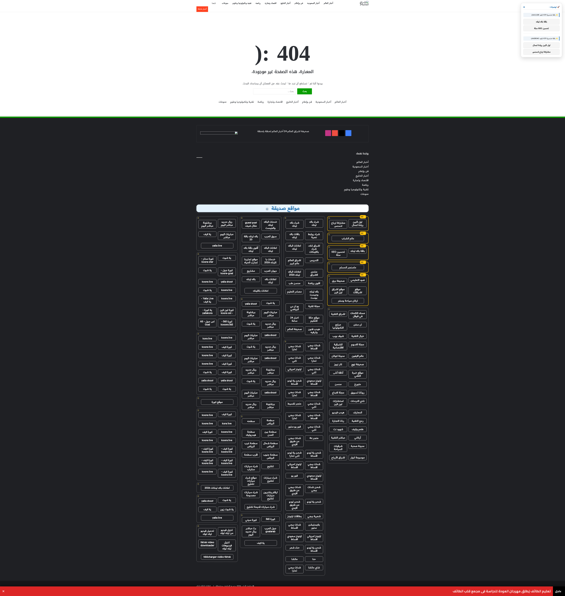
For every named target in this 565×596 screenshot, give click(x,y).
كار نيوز (338, 364)
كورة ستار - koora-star (207, 260)
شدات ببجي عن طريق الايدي (294, 441)
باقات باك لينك (294, 236)
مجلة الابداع (338, 392)
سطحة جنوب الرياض (270, 456)
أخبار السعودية (313, 3)
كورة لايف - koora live (227, 450)
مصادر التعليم (294, 291)
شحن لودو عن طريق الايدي (294, 504)
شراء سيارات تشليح (270, 479)
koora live (207, 281)
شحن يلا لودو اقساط (295, 382)
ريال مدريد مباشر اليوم (227, 223)
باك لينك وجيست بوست (314, 294)
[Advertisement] (282, 21)
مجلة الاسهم (357, 344)
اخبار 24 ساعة (294, 319)
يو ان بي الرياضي (294, 308)
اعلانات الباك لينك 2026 (294, 273)
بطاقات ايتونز (294, 516)
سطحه (251, 421)
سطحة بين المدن (270, 433)
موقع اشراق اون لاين (338, 291)
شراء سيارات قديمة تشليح (261, 506)
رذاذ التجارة (338, 420)
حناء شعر (295, 547)
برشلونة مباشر (251, 314)
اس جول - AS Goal (207, 323)
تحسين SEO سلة (338, 253)
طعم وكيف (357, 429)
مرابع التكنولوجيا (338, 326)
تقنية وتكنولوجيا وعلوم (241, 3)
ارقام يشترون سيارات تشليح (270, 495)
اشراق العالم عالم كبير (294, 262)
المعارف (357, 412)
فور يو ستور (294, 426)
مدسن (338, 384)
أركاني (357, 437)
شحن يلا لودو (314, 501)
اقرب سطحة (251, 454)
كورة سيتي (251, 519)
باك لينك (251, 279)
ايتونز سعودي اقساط (314, 382)
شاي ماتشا (314, 567)
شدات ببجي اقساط (314, 347)
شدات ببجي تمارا (294, 348)
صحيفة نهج (357, 364)
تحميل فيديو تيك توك (207, 532)
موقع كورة (217, 401)
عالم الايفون (358, 355)
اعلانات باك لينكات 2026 (217, 487)
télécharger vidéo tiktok (217, 556)
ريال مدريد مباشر (270, 325)
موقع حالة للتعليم (314, 319)
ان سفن (357, 324)
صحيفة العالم (294, 329)
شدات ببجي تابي (294, 359)
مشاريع (251, 270)
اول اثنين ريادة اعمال (357, 223)
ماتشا (294, 559)
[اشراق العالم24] (362, 3)
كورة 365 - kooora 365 (227, 323)
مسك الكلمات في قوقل (357, 315)
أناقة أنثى (338, 372)
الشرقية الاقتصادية (338, 346)
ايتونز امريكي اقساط (294, 466)
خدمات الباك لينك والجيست (270, 224)
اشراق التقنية (338, 313)
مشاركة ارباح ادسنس (338, 224)
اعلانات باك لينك (270, 281)
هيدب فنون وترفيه (314, 331)
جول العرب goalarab (270, 530)
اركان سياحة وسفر (348, 300)
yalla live (217, 245)
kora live (207, 338)
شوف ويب (338, 336)
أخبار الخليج (285, 3)
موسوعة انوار (357, 457)
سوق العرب (270, 236)
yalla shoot (251, 303)
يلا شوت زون (227, 509)
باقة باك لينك (357, 250)
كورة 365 (270, 519)
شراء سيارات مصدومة (251, 494)
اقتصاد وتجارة (270, 3)
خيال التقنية (357, 336)
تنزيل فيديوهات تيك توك (227, 545)
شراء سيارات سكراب (251, 468)
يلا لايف (261, 542)
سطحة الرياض (270, 422)
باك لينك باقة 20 (251, 238)
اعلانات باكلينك (260, 290)
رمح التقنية (358, 420)
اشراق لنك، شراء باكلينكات (314, 248)
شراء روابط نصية (314, 236)
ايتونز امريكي (294, 369)
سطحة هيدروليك (251, 433)
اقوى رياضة (314, 283)
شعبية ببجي (314, 516)
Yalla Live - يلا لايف (207, 300)
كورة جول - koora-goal (227, 272)
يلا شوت (270, 302)
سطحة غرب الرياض (250, 445)
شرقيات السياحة (338, 447)
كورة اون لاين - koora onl (227, 311)
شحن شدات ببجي (314, 489)
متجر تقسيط (294, 403)
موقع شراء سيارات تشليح (251, 480)
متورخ (357, 384)
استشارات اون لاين (338, 402)
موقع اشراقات (357, 291)
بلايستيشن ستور (314, 526)
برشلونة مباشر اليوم (207, 224)
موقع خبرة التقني (357, 374)
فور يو (294, 475)
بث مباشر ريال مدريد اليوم (250, 531)
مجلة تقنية (314, 306)
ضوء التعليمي (357, 279)
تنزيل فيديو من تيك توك (226, 531)
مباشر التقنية (338, 437)
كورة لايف (227, 346)
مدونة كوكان (338, 355)
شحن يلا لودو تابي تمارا (295, 454)
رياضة (258, 3)
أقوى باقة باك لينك (251, 249)
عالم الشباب (348, 238)
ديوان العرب (270, 270)
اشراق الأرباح (338, 457)
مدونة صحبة (357, 445)
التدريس (314, 260)
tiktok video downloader (207, 544)
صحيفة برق (338, 280)
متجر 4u (314, 438)
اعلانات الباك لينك (294, 247)
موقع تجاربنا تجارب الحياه (251, 261)
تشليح (270, 466)
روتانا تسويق (357, 392)
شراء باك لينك (314, 223)
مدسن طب (294, 283)
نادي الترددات (358, 400)
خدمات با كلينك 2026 (270, 261)
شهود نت (338, 429)
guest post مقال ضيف (251, 224)
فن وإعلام (299, 3)
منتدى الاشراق (314, 273)
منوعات (225, 3)
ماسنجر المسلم (347, 267)
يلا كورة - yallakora (207, 311)
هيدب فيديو (338, 412)
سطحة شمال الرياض (270, 445)
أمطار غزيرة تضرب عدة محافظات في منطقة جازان (515, 591)
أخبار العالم (328, 3)
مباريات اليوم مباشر (270, 314)
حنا (314, 559)
